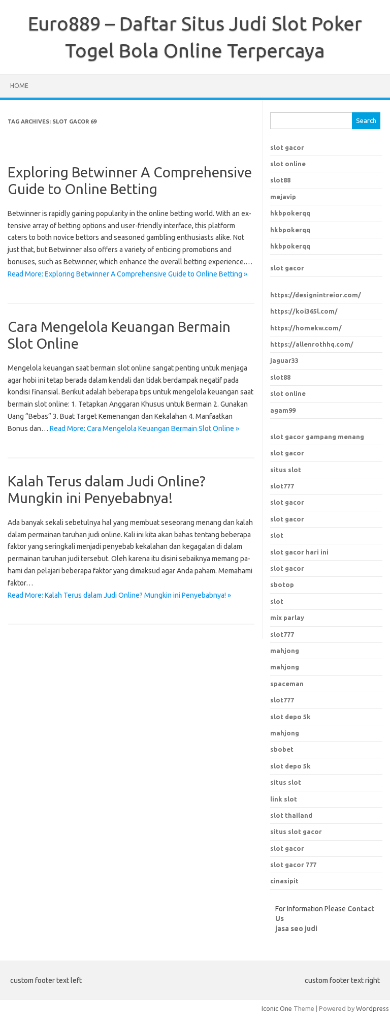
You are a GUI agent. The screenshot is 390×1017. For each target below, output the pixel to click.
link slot (283, 799)
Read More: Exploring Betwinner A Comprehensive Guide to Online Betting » (127, 274)
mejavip (283, 196)
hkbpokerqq (290, 213)
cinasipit (284, 880)
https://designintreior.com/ (315, 294)
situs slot (285, 469)
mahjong (284, 666)
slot (276, 535)
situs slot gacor (296, 831)
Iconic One (277, 1008)
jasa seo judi (296, 928)
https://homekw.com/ (306, 327)
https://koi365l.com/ (304, 311)
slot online (288, 163)
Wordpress (372, 1008)
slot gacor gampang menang (317, 436)
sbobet (282, 749)
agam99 (283, 410)
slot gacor (287, 147)
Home (19, 85)
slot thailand (291, 815)
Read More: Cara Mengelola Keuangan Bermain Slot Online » (144, 428)
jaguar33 (284, 360)
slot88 (280, 179)
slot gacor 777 (293, 864)
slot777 (282, 485)
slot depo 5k (290, 716)
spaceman (287, 683)
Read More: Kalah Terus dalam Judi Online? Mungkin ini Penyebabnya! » (119, 595)
